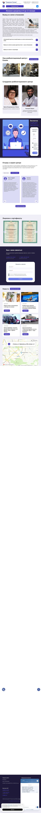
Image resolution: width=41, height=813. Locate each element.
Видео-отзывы (6, 172)
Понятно (12, 809)
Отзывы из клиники (15, 172)
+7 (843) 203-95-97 (27, 2)
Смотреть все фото (34, 59)
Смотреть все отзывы (20, 206)
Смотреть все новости (15, 288)
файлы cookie (10, 804)
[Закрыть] (22, 804)
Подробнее (7, 310)
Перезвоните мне (14, 6)
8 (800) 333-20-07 (35, 2)
